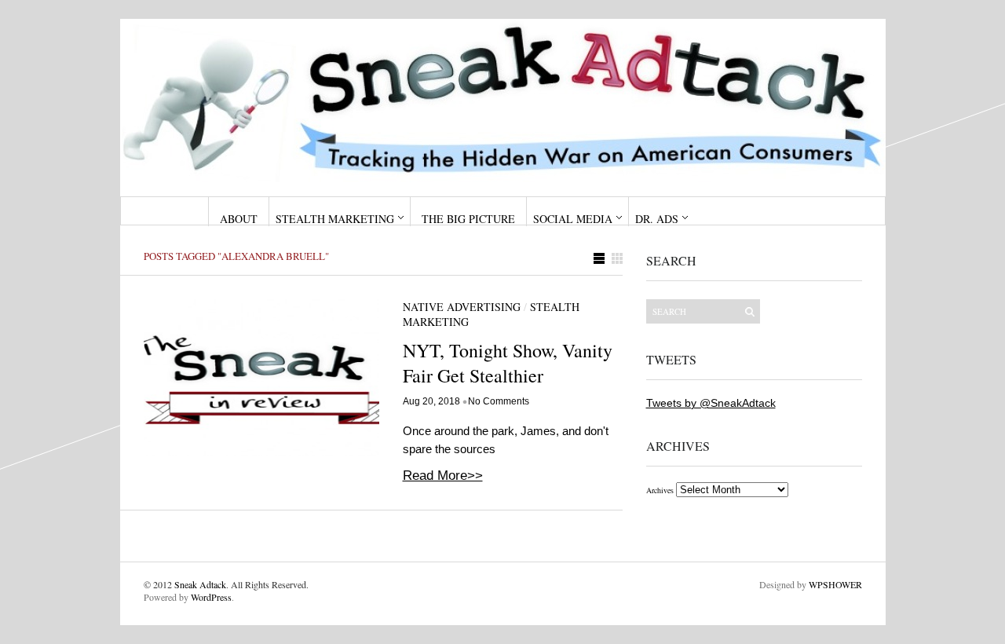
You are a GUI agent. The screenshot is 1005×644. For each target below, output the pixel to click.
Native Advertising (462, 306)
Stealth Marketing (335, 218)
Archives (660, 490)
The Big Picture (468, 218)
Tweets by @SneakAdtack (711, 403)
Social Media (572, 218)
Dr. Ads (656, 218)
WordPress (211, 597)
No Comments (498, 401)
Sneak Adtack (200, 584)
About (239, 218)
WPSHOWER (835, 584)
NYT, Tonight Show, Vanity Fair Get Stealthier (507, 363)
